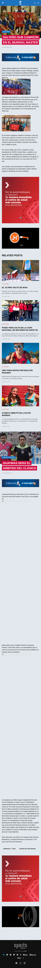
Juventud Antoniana (27, 848)
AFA (26, 955)
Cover (25, 951)
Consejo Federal (9, 457)
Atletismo (6, 31)
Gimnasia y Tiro (9, 848)
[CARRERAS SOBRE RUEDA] (17, 954)
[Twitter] (20, 963)
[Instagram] (24, 963)
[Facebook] (16, 963)
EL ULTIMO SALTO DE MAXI (14, 287)
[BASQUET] (7, 954)
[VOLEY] (10, 954)
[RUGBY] (14, 954)
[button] (3, 3)
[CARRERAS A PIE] (20, 954)
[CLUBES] (3, 954)
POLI (19, 958)
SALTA (33, 955)
